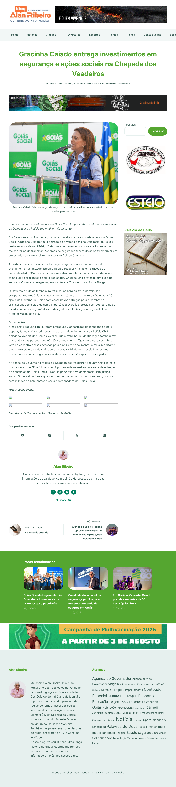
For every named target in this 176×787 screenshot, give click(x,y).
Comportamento (133, 690)
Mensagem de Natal (153, 712)
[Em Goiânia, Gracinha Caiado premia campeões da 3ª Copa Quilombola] (132, 578)
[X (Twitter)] (50, 435)
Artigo (112, 684)
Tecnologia (119, 738)
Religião (121, 733)
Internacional (139, 708)
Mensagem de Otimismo (103, 720)
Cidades (51, 34)
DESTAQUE (128, 696)
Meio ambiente (131, 712)
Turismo (132, 738)
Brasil (120, 684)
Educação (100, 702)
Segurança (123, 83)
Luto (119, 712)
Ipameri (151, 707)
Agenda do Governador (111, 678)
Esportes (94, 34)
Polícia (131, 34)
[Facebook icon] (53, 492)
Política (113, 34)
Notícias (32, 34)
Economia (146, 696)
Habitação (109, 707)
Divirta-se (74, 34)
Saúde (131, 732)
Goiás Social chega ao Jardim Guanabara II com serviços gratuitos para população (43, 599)
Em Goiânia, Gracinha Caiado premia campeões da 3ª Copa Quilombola (132, 599)
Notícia (124, 719)
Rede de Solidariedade (103, 83)
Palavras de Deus (122, 726)
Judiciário (97, 712)
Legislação (109, 713)
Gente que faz (152, 34)
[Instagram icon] (66, 492)
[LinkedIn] (104, 435)
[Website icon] (60, 492)
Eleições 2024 (118, 702)
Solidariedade (102, 738)
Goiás (97, 707)
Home (14, 34)
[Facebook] (22, 435)
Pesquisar (130, 124)
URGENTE (142, 738)
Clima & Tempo (111, 690)
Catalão (159, 684)
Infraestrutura (125, 707)
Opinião (138, 720)
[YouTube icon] (73, 492)
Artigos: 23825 (63, 500)
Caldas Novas (130, 684)
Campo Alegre (145, 684)
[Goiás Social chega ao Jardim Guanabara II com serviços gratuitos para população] (43, 578)
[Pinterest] (77, 435)
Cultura (113, 696)
